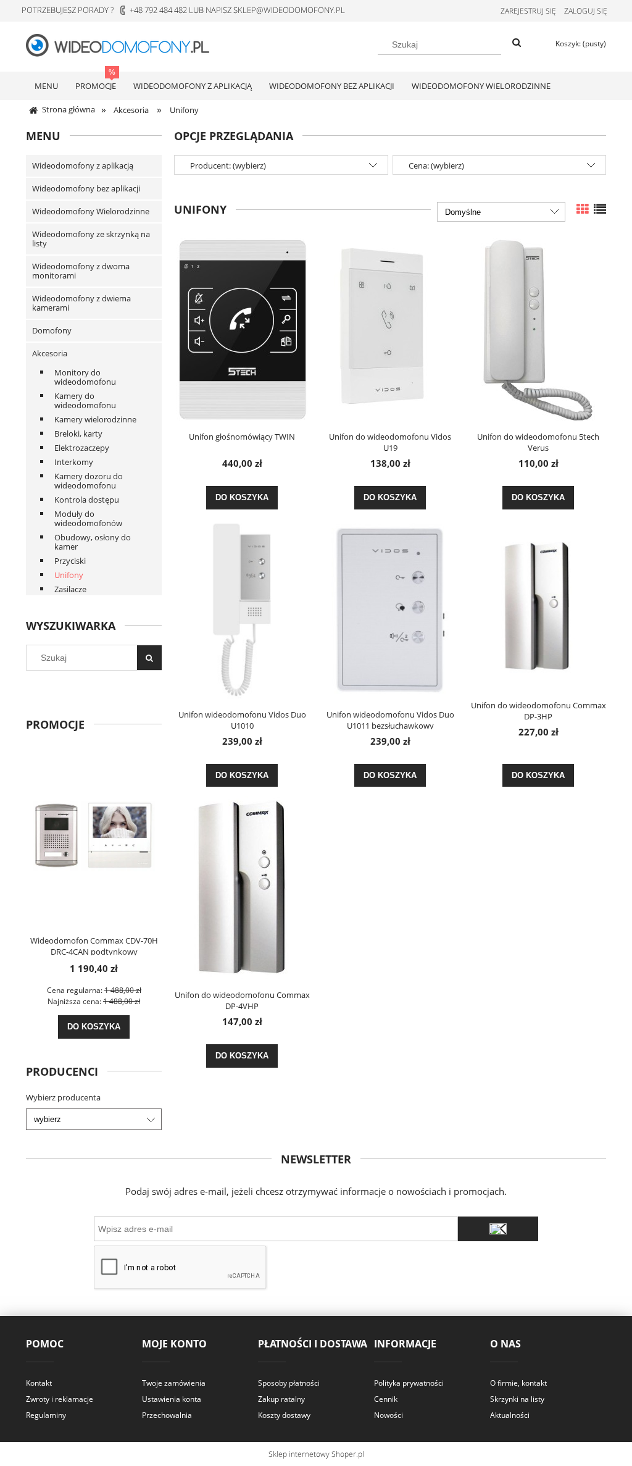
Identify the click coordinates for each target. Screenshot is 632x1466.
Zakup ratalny (281, 1399)
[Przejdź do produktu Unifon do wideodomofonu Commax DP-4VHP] (242, 888)
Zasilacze (70, 589)
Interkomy (73, 461)
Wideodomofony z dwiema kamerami (81, 303)
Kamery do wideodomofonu (85, 400)
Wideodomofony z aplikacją (82, 165)
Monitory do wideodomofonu (85, 377)
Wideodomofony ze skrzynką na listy (91, 238)
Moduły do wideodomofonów (88, 518)
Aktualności (510, 1415)
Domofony (52, 330)
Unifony (68, 574)
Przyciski (70, 560)
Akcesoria (49, 353)
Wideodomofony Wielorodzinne (90, 211)
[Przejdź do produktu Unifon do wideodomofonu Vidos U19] (390, 330)
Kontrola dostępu (86, 499)
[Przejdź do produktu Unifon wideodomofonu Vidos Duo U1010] (242, 610)
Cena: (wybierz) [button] (436, 165)
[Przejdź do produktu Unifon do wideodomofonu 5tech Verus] (538, 330)
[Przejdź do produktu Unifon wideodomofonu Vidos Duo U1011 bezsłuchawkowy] (390, 610)
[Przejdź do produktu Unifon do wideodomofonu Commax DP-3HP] (538, 605)
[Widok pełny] (600, 209)
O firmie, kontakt (518, 1383)
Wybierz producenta (63, 1097)
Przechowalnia (167, 1415)
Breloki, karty (78, 433)
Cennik (385, 1399)
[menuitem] (46, 86)
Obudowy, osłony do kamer (92, 542)
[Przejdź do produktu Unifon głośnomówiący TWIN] (242, 330)
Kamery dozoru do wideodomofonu (88, 481)
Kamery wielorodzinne (95, 419)
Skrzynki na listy (517, 1399)
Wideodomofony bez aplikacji (86, 188)
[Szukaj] (516, 43)
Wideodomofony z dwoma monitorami (81, 271)
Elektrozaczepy (81, 447)
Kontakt (39, 1383)
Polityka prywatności (409, 1383)
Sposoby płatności (289, 1383)
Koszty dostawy (284, 1415)
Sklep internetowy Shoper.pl (316, 1454)
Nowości (388, 1415)
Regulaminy (46, 1415)
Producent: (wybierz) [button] (228, 165)
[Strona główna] (124, 44)
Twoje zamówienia (174, 1383)
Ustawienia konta (171, 1399)
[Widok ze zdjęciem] (582, 209)
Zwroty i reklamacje (59, 1399)
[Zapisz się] (498, 1229)
